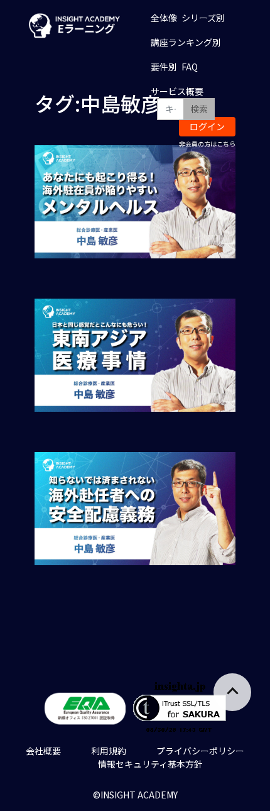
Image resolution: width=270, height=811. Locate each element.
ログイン (207, 126)
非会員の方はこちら (207, 143)
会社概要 (43, 750)
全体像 (164, 17)
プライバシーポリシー (200, 750)
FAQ (189, 66)
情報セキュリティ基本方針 (150, 764)
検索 (199, 108)
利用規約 (108, 750)
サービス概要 (177, 91)
